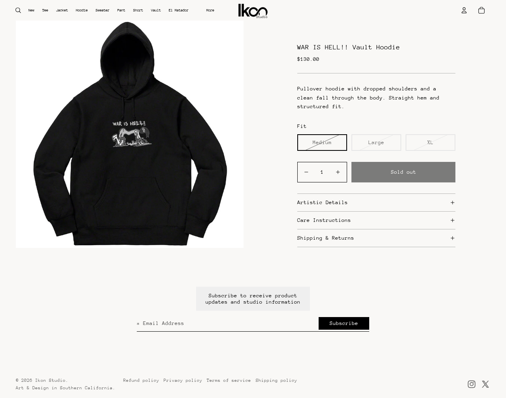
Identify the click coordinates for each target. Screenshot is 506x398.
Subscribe (344, 323)
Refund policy (141, 380)
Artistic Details (322, 202)
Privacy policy (183, 380)
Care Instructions (324, 220)
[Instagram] (471, 384)
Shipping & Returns (325, 238)
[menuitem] (210, 10)
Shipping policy (276, 380)
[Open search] (18, 10)
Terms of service (229, 380)
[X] (485, 384)
